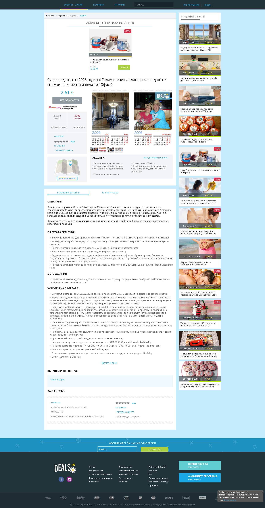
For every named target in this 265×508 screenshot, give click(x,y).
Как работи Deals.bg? (158, 481)
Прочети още (108, 363)
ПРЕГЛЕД (124, 67)
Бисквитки (94, 481)
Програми (153, 485)
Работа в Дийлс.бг (157, 467)
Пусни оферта (125, 467)
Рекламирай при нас (128, 470)
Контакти (123, 481)
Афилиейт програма (128, 474)
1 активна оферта (63, 150)
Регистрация (191, 5)
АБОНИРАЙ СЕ (154, 449)
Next (169, 117)
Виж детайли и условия (156, 157)
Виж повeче (198, 465)
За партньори (125, 478)
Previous (94, 117)
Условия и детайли (68, 192)
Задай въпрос (57, 379)
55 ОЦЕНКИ (59, 145)
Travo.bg (153, 470)
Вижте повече (230, 500)
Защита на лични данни (100, 474)
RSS (150, 474)
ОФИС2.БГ (59, 136)
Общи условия (96, 470)
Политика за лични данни (101, 478)
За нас (92, 467)
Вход (207, 5)
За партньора (110, 192)
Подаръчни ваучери (158, 478)
